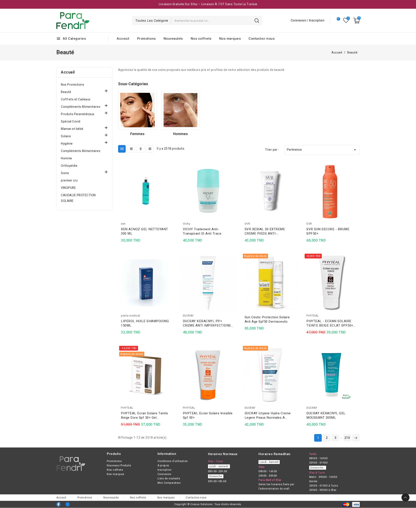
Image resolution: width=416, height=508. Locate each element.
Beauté (66, 92)
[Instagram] (67, 504)
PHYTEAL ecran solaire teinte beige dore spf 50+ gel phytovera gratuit (144, 415)
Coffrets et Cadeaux (76, 99)
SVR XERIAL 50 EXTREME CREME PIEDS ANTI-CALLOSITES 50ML (265, 231)
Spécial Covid (70, 121)
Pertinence (322, 149)
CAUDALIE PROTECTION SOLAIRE (78, 198)
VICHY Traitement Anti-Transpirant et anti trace (202, 231)
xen (123, 224)
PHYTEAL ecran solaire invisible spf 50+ (208, 415)
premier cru (69, 180)
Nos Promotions (72, 84)
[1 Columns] (149, 148)
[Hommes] (180, 110)
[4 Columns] (121, 148)
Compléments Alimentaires (80, 107)
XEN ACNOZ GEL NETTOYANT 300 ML (144, 231)
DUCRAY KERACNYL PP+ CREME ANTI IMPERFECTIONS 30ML (207, 323)
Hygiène (67, 143)
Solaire (66, 136)
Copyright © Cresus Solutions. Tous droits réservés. (208, 504)
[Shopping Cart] (356, 20)
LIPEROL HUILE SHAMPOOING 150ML (145, 323)
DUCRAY (188, 316)
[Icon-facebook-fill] (58, 504)
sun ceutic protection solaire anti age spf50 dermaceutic (267, 319)
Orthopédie (69, 165)
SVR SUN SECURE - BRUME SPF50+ (327, 231)
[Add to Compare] (172, 174)
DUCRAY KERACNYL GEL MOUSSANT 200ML (326, 415)
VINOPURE (68, 188)
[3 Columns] (131, 148)
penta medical (130, 316)
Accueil (68, 72)
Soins (65, 173)
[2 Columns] (140, 148)
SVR (247, 224)
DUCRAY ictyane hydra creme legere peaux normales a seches (268, 415)
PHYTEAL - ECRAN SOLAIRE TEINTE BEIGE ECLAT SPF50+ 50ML (329, 323)
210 (347, 438)
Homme (66, 158)
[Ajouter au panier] (172, 191)
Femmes (137, 134)
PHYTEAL (312, 316)
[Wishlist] (346, 20)
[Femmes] (137, 110)
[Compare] (336, 20)
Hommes (180, 134)
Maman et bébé (72, 129)
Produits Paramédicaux (77, 114)
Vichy (186, 224)
